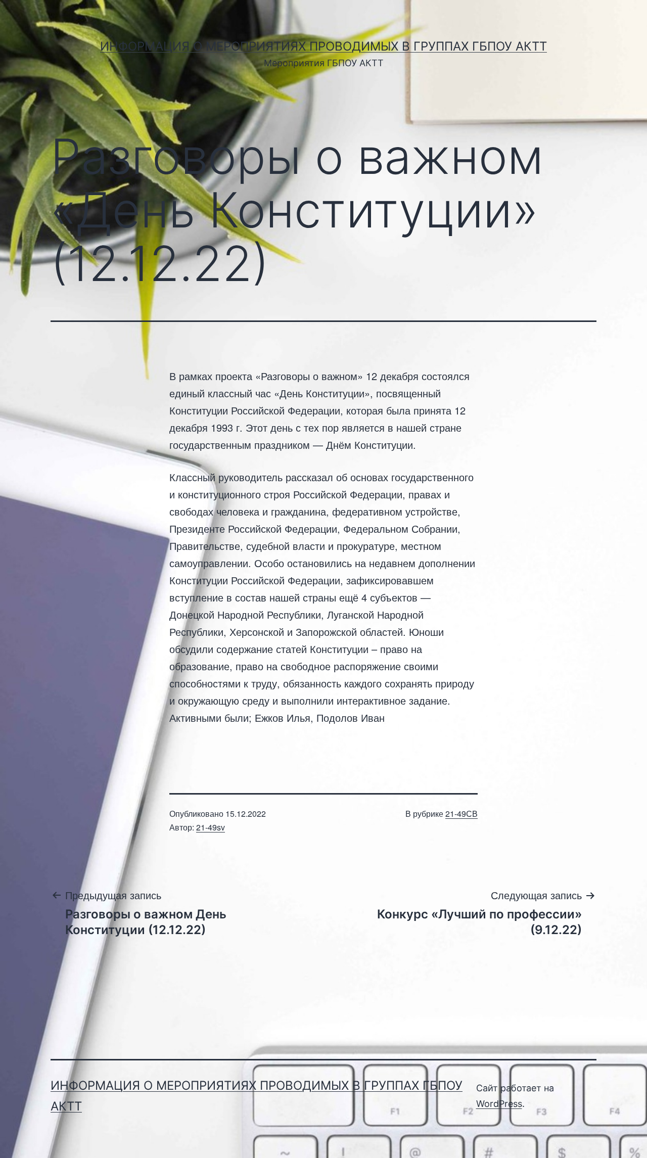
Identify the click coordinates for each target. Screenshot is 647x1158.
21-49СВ (461, 813)
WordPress (499, 1103)
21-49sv (210, 827)
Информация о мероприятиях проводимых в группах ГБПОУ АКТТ (323, 46)
